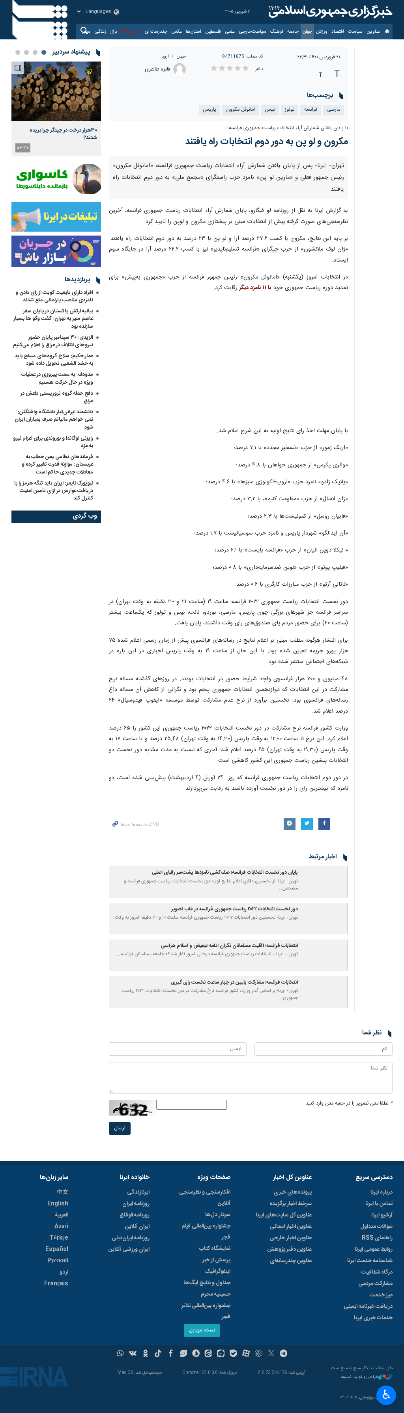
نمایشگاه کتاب (214, 1248)
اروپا (165, 56)
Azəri (61, 1226)
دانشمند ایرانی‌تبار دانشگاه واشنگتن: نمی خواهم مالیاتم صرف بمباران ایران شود (54, 419)
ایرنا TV (128, 31)
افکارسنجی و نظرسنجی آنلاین (204, 1198)
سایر (86, 31)
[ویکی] (132, 1354)
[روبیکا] (258, 1354)
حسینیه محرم (215, 1294)
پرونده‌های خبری (293, 1192)
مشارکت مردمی (375, 1284)
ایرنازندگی (138, 1192)
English (57, 1204)
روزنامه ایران (136, 1204)
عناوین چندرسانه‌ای (291, 1261)
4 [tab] (17, 52)
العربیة (61, 1215)
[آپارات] (246, 1354)
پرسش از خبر (216, 1260)
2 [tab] (35, 52)
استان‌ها (193, 31)
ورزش (321, 31)
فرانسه (310, 110)
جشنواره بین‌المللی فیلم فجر (205, 1232)
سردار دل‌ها (217, 1215)
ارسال (119, 1128)
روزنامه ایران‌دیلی (131, 1238)
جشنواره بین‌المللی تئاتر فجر (205, 1311)
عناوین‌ (373, 31)
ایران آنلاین (137, 1226)
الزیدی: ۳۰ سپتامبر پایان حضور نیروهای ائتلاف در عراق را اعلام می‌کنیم (53, 341)
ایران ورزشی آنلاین (129, 1249)
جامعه (293, 31)
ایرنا (329, 12)
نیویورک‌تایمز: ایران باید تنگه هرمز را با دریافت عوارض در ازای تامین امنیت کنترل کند (53, 491)
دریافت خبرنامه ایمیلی (368, 1306)
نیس (270, 110)
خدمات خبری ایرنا (373, 1318)
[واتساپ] (120, 1354)
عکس (176, 31)
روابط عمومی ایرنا (374, 1249)
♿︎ (386, 1394)
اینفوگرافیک (217, 1271)
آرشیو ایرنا (382, 1215)
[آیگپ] (220, 1354)
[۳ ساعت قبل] (56, 91)
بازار (113, 31)
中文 (62, 1192)
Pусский (57, 1261)
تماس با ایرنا (379, 1204)
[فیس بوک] (170, 1354)
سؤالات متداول (376, 1226)
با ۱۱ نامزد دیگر (254, 288)
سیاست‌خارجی (252, 31)
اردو (64, 1272)
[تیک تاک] (158, 1354)
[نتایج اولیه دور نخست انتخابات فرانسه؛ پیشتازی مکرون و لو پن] (228, 360)
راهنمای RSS (377, 1238)
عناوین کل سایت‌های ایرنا (284, 1215)
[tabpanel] (56, 108)
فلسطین (213, 31)
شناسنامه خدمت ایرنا (370, 1261)
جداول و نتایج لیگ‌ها (206, 1283)
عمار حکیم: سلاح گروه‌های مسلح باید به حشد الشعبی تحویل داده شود (54, 360)
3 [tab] (26, 52)
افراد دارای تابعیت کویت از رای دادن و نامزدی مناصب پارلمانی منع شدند (54, 296)
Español (56, 1249)
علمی (230, 31)
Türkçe (58, 1238)
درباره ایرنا (381, 1192)
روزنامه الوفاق (135, 1215)
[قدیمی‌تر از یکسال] (324, 882)
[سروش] (196, 1354)
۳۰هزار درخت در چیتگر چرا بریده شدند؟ (63, 134)
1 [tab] (43, 52)
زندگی (100, 31)
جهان (307, 31)
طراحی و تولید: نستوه (359, 1377)
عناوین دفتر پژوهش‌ (289, 1249)
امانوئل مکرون (240, 110)
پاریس (209, 110)
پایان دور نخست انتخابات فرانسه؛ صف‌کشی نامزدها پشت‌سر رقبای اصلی (225, 873)
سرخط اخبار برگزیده (290, 1204)
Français (56, 1284)
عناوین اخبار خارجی (290, 1238)
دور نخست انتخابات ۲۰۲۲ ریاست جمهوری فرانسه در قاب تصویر (234, 909)
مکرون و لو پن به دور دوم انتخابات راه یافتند (266, 142)
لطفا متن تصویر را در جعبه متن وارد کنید (349, 1103)
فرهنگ (276, 31)
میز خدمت (381, 1295)
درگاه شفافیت (377, 1272)
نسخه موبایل (202, 1330)
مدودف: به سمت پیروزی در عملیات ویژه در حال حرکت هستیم (57, 378)
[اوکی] (145, 1354)
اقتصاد (337, 31)
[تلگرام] (284, 1354)
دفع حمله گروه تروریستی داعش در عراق (57, 397)
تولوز (289, 110)
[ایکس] (271, 1354)
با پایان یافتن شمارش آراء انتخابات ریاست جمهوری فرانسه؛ (287, 128)
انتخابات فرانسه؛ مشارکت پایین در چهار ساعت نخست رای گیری (234, 983)
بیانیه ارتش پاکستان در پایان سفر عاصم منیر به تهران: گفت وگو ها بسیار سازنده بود (53, 319)
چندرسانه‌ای (156, 31)
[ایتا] (208, 1354)
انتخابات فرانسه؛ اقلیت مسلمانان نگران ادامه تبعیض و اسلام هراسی (229, 946)
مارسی (333, 110)
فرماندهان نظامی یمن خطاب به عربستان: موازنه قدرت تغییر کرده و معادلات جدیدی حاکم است (57, 464)
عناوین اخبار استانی (291, 1226)
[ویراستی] (183, 1354)
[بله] (233, 1354)
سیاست (355, 31)
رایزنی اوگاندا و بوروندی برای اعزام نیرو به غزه (53, 442)
